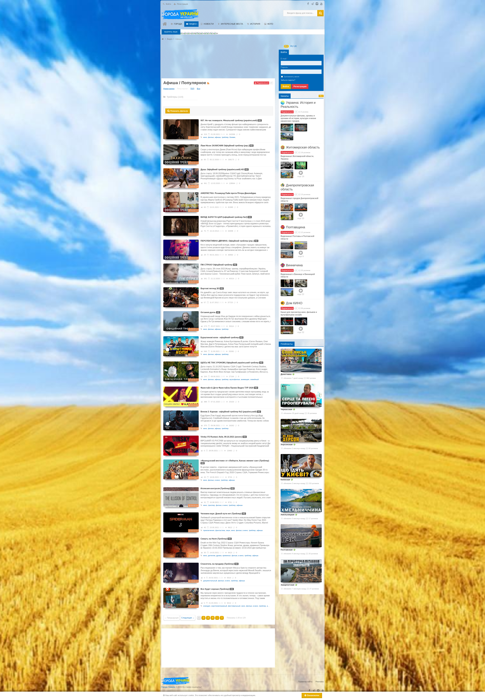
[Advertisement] (218, 60)
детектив (211, 555)
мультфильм (234, 379)
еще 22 (300, 294)
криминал (227, 555)
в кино (217, 480)
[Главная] (165, 24)
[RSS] (208, 83)
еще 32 (300, 332)
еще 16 (300, 176)
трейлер (225, 137)
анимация (245, 379)
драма (219, 555)
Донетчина (286, 374)
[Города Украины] (180, 14)
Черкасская (286, 409)
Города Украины (168, 687)
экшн (228, 530)
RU (286, 46)
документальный (210, 581)
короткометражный (219, 606)
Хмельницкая (287, 515)
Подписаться (287, 112)
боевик (232, 137)
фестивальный (234, 606)
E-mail (283, 59)
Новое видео (168, 89)
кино (205, 137)
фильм (211, 137)
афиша (218, 137)
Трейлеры (174, 97)
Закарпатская (287, 585)
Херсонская (287, 444)
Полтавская (287, 550)
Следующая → (187, 618)
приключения (208, 530)
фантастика (220, 530)
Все (198, 89)
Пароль (284, 67)
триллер (211, 505)
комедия (206, 606)
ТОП (192, 89)
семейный (254, 379)
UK (295, 46)
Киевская (285, 480)
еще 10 (300, 218)
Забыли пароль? (288, 80)
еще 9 (301, 256)
